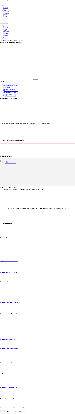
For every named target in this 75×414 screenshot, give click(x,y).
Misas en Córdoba (5, 32)
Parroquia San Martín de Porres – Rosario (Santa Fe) (9, 398)
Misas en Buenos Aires (6, 11)
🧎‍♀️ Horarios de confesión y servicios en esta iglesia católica (9, 85)
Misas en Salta (5, 16)
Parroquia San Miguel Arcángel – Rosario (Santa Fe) (10, 96)
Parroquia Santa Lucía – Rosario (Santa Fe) (9, 93)
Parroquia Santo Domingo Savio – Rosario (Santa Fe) (10, 88)
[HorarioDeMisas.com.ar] (3, 3)
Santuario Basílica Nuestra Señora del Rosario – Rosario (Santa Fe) (11, 237)
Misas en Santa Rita (5, 9)
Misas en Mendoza (5, 7)
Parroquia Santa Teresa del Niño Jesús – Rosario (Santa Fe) (9, 302)
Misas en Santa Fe (4, 40)
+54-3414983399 (7, 162)
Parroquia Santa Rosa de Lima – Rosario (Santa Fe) (10, 92)
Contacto (3, 18)
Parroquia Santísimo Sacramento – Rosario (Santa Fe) (10, 89)
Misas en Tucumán (5, 17)
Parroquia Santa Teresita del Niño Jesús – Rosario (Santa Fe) (11, 91)
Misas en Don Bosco (6, 13)
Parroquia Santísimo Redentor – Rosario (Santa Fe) (8, 272)
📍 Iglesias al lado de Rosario (6, 87)
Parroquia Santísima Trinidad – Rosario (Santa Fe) (10, 90)
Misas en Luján (5, 6)
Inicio (1, 40)
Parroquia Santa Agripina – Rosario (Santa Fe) (8, 362)
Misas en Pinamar (5, 15)
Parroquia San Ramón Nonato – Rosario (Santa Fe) (10, 95)
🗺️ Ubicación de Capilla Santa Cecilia (7, 86)
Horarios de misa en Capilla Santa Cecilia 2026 (8, 84)
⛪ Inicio (3, 5)
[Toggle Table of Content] (0, 83)
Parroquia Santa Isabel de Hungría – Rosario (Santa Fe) (11, 94)
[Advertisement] (37, 49)
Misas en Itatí (5, 14)
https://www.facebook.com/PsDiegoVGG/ (10, 163)
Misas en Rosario (5, 8)
